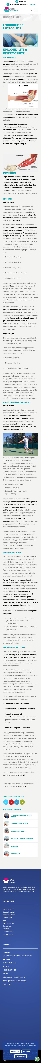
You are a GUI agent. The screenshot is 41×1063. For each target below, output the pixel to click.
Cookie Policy (8, 934)
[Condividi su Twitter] (5, 802)
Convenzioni (7, 926)
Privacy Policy (8, 932)
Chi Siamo (32, 4)
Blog (4, 920)
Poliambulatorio (9, 915)
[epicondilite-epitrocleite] (20, 40)
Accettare (15, 1051)
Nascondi (26, 1051)
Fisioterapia (7, 918)
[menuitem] (20, 1)
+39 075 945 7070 (9, 963)
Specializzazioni (8, 912)
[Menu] (35, 13)
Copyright (5, 1060)
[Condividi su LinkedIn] (16, 802)
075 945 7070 (22, 1)
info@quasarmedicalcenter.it (19, 4)
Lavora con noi (8, 923)
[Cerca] (30, 12)
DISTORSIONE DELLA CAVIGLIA (16, 787)
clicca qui (21, 775)
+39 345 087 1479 (9, 970)
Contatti (6, 929)
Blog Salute (12, 17)
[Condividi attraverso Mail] (22, 802)
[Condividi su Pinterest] (11, 802)
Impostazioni (20, 1056)
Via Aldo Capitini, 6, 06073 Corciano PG (17, 956)
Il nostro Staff (8, 909)
